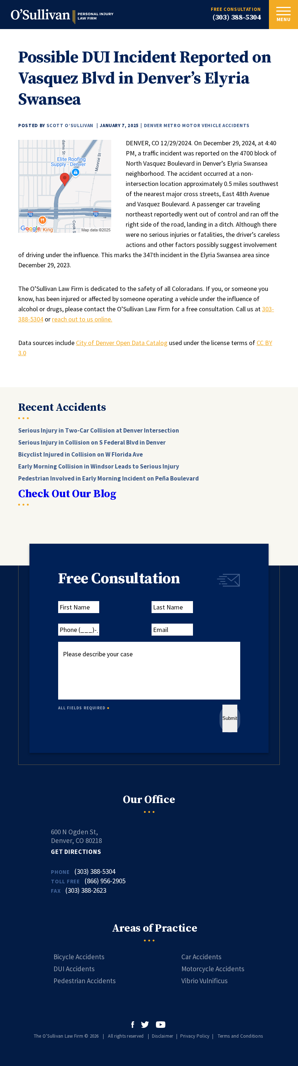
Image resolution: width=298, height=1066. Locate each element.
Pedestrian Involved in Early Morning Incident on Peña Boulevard (108, 478)
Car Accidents (201, 956)
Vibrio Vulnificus (204, 980)
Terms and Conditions (240, 1036)
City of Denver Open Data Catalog (122, 343)
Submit (229, 718)
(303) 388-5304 (237, 17)
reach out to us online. (82, 319)
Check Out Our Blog (67, 494)
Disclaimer (162, 1036)
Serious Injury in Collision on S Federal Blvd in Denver (92, 442)
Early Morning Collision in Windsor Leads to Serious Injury (98, 466)
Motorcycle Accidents (212, 968)
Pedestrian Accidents (84, 980)
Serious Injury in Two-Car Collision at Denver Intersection (98, 430)
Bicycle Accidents (78, 956)
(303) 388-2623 (85, 890)
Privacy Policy (195, 1036)
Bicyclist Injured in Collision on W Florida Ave (80, 454)
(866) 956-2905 (104, 880)
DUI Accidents (73, 968)
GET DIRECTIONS (76, 852)
